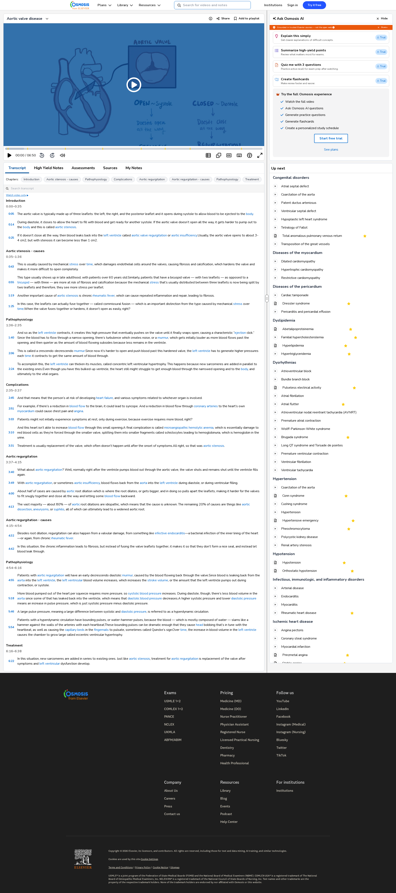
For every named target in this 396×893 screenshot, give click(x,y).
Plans (102, 5)
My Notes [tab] (134, 167)
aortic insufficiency (184, 235)
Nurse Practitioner (233, 716)
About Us (171, 790)
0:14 (11, 224)
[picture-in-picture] (218, 155)
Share (225, 18)
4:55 (11, 580)
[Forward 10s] (52, 155)
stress (73, 264)
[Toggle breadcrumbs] (47, 18)
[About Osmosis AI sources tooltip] (333, 27)
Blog (223, 798)
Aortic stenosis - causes (62, 179)
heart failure (104, 398)
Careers (169, 798)
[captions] (229, 155)
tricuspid (23, 282)
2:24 (11, 369)
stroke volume (157, 580)
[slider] (79, 155)
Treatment (252, 179)
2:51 (11, 409)
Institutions (273, 5)
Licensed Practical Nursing (239, 740)
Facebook (283, 716)
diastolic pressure (243, 598)
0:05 (11, 214)
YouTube (282, 701)
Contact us (172, 814)
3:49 (11, 483)
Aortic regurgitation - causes (191, 179)
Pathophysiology (96, 179)
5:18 (11, 598)
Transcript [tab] (17, 167)
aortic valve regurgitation (149, 235)
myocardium (25, 411)
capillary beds (75, 630)
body (249, 214)
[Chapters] (208, 155)
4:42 (11, 549)
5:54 (11, 627)
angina (78, 411)
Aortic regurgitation (152, 179)
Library (122, 5)
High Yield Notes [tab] (48, 167)
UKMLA (169, 732)
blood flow (77, 406)
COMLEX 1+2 (173, 709)
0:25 (11, 238)
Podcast (226, 814)
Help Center (229, 822)
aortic (70, 491)
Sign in (292, 5)
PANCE (169, 716)
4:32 (11, 536)
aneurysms (41, 509)
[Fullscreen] (260, 155)
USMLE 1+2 (172, 701)
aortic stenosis (65, 227)
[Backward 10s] (42, 155)
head (199, 625)
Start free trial (331, 138)
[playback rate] (249, 155)
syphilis (59, 509)
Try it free (314, 5)
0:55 (11, 282)
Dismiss (384, 27)
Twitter (281, 748)
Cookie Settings (149, 859)
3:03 (11, 419)
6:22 (11, 661)
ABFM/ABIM (173, 740)
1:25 (11, 306)
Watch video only (16, 195)
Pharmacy (227, 755)
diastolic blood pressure (145, 598)
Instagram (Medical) (291, 724)
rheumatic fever (104, 295)
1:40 (11, 338)
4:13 (11, 507)
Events (225, 806)
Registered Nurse (232, 732)
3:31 (11, 446)
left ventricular (72, 580)
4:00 (11, 493)
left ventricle (112, 235)
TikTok (281, 755)
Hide (384, 18)
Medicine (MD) (231, 701)
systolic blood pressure (144, 593)
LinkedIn (282, 709)
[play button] (9, 155)
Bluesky (282, 740)
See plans (331, 149)
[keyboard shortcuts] (239, 155)
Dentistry (227, 748)
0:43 (11, 267)
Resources (147, 5)
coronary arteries (206, 406)
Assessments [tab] (83, 167)
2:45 (11, 398)
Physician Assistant (234, 724)
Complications (123, 179)
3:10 (11, 432)
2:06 (11, 353)
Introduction (31, 179)
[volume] (62, 155)
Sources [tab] (110, 167)
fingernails (101, 630)
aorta (143, 483)
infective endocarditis (170, 533)
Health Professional (234, 763)
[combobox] (212, 5)
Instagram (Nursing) (291, 732)
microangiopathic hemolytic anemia (188, 427)
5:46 (11, 611)
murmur (163, 337)
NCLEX (169, 724)
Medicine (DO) (230, 709)
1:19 (11, 295)
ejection (240, 332)
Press (168, 806)
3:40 (11, 472)
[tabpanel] (134, 422)
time (89, 264)
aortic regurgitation (48, 469)
